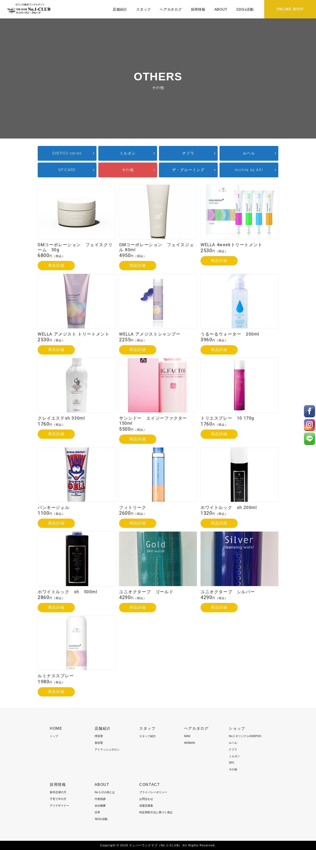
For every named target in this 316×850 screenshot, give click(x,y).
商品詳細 (56, 265)
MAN (187, 736)
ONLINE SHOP (290, 9)
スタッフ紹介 (147, 736)
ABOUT (220, 9)
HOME (56, 728)
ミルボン (128, 153)
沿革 (97, 812)
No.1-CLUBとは (105, 792)
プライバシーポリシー (153, 792)
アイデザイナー (59, 805)
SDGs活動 (245, 9)
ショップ (237, 728)
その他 (128, 170)
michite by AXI (249, 170)
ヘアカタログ (171, 9)
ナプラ (188, 153)
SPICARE (67, 170)
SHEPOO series (67, 153)
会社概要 (100, 805)
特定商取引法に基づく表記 (156, 812)
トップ (54, 736)
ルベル (249, 153)
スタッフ (143, 9)
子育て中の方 (58, 799)
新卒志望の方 (58, 792)
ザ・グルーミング (188, 170)
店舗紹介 (120, 9)
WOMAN (189, 742)
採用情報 (198, 9)
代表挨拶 (100, 799)
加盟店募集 (146, 805)
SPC (232, 762)
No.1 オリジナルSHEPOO (245, 736)
